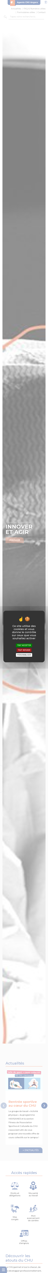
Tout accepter (24, 645)
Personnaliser (24, 655)
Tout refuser (24, 650)
